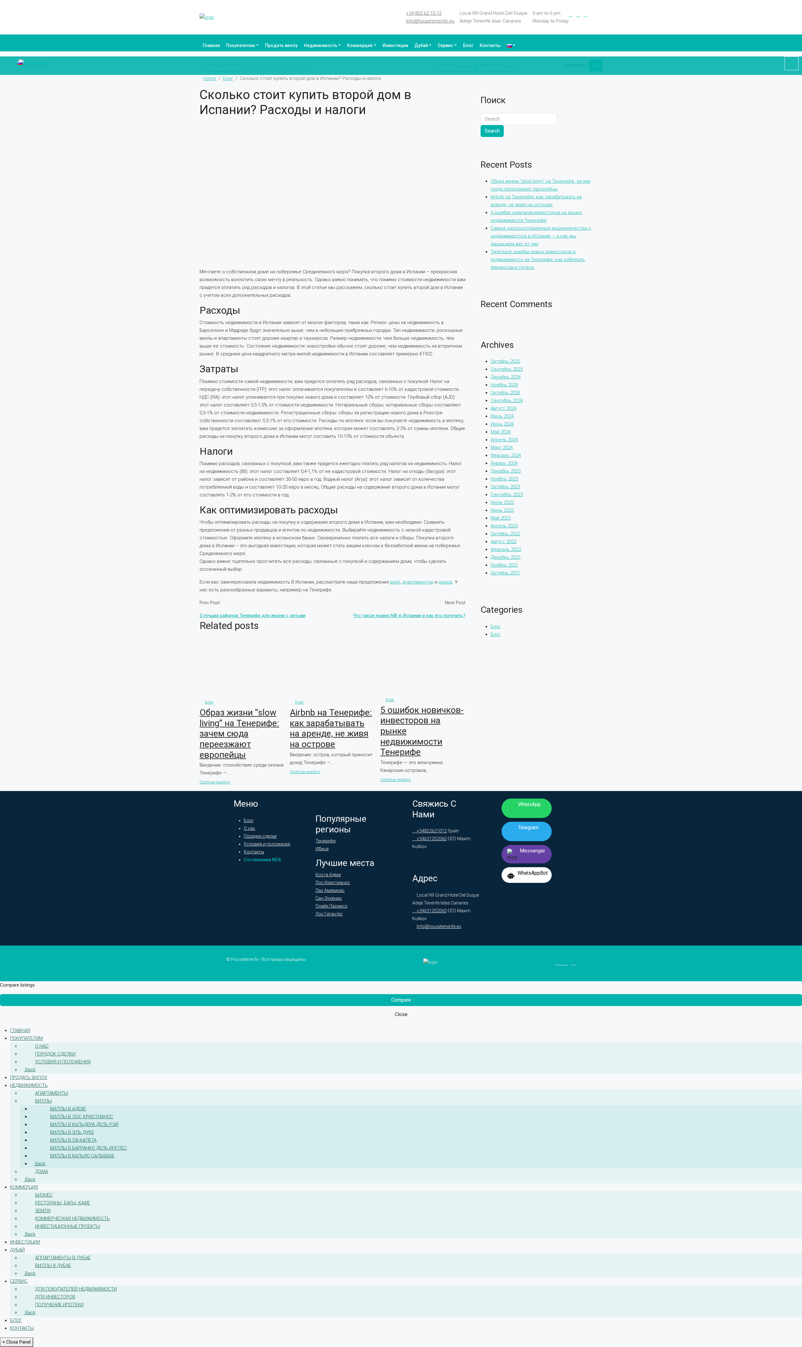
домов (445, 582)
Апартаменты (51, 1093)
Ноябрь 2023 (504, 479)
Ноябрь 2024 (504, 385)
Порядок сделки (260, 836)
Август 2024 (503, 408)
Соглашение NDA (262, 859)
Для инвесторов (55, 1297)
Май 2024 (501, 432)
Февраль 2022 (506, 549)
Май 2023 (501, 518)
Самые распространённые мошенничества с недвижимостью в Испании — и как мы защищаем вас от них (541, 236)
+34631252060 (431, 838)
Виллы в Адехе (68, 1109)
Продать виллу (281, 45)
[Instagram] (585, 15)
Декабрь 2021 (506, 557)
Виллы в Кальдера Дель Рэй (84, 1124)
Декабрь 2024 (506, 377)
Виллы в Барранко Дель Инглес (88, 1148)
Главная (211, 45)
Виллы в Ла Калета (73, 1140)
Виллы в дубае (53, 1265)
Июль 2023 (502, 502)
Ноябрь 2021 (504, 565)
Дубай (421, 45)
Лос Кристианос (332, 882)
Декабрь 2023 (506, 471)
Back (29, 1069)
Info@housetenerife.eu (430, 21)
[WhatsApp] (600, 15)
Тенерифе (325, 840)
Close (401, 1014)
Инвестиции (395, 45)
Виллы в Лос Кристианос (81, 1116)
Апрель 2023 (504, 526)
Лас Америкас (330, 890)
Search (492, 131)
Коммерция (359, 45)
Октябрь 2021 (505, 573)
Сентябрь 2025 (507, 369)
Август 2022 (503, 541)
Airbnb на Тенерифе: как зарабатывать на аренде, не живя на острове (331, 728)
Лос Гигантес (329, 913)
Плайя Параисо (331, 906)
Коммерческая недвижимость (72, 1218)
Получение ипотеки (59, 1305)
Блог (468, 45)
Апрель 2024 (504, 440)
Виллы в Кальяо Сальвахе (82, 1156)
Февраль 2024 (506, 455)
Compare (401, 1000)
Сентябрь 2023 (507, 494)
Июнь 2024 (502, 424)
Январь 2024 (504, 463)
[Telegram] (593, 15)
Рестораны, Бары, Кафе (62, 1203)
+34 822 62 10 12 (423, 13)
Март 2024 (502, 447)
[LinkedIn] (578, 15)
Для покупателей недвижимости (76, 1289)
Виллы (43, 1101)
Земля (42, 1210)
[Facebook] (570, 15)
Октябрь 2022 (505, 534)
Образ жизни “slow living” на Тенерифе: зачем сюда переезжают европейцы (239, 733)
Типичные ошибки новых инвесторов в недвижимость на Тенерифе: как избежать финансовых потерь (538, 259)
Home (209, 78)
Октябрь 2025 (505, 361)
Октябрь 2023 (505, 487)
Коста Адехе (328, 874)
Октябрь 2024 (505, 393)
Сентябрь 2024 (507, 400)
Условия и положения (267, 843)
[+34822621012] (791, 63)
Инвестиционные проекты (67, 1226)
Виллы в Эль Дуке (72, 1132)
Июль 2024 (502, 416)
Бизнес (44, 1195)
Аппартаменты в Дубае (63, 1258)
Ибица (322, 848)
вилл (395, 582)
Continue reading (215, 782)
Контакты (490, 45)
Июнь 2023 (502, 510)
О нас (249, 828)
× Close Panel (17, 1342)
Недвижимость (320, 45)
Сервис (445, 45)
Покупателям (240, 45)
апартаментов (417, 582)
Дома (41, 1171)
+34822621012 (431, 830)
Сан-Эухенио (328, 898)
